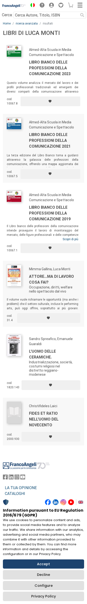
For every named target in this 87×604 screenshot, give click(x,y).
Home (7, 23)
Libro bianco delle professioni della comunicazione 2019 (50, 213)
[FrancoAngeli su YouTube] (22, 478)
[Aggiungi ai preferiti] (50, 101)
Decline (43, 574)
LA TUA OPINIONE (21, 487)
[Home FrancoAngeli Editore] (14, 6)
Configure (44, 585)
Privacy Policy (43, 596)
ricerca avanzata (27, 23)
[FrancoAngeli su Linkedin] (11, 478)
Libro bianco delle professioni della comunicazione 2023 (50, 68)
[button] (31, 5)
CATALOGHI (15, 493)
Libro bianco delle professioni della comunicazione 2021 (50, 140)
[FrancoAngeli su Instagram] (16, 478)
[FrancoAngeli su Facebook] (5, 478)
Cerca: (7, 15)
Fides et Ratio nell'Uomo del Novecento (43, 419)
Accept (43, 564)
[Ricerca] (82, 15)
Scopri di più (70, 239)
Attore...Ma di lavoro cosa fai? (51, 279)
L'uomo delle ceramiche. (42, 354)
